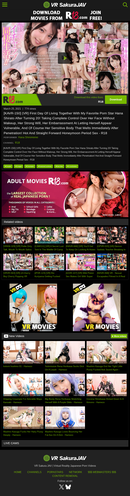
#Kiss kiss (59, 166)
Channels (34, 472)
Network (75, 472)
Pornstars (55, 472)
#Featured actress (44, 166)
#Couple (8, 166)
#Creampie (30, 166)
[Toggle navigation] (5, 5)
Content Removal (65, 476)
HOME (18, 472)
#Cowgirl (18, 166)
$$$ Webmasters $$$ (102, 472)
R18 (17, 142)
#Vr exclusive (72, 166)
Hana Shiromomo (28, 137)
